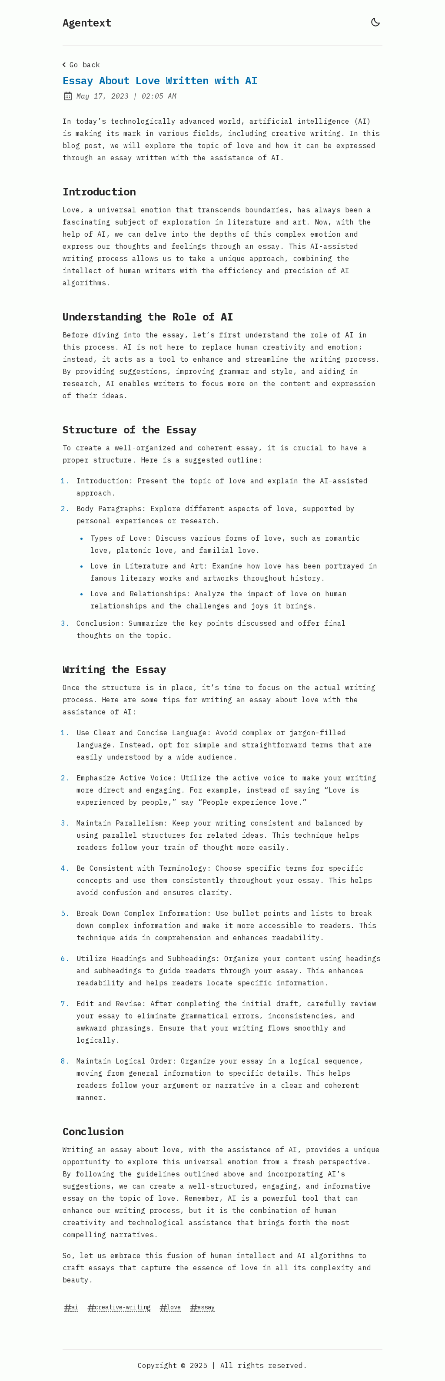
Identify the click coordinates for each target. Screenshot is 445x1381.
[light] (375, 22)
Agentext (87, 23)
